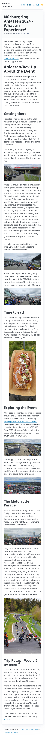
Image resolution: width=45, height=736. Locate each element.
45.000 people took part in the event (20, 421)
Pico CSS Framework (11, 732)
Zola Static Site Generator (29, 729)
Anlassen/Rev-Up (11, 58)
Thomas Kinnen (22, 33)
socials (7, 719)
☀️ (42, 4)
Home (22, 4)
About (36, 4)
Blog (29, 4)
